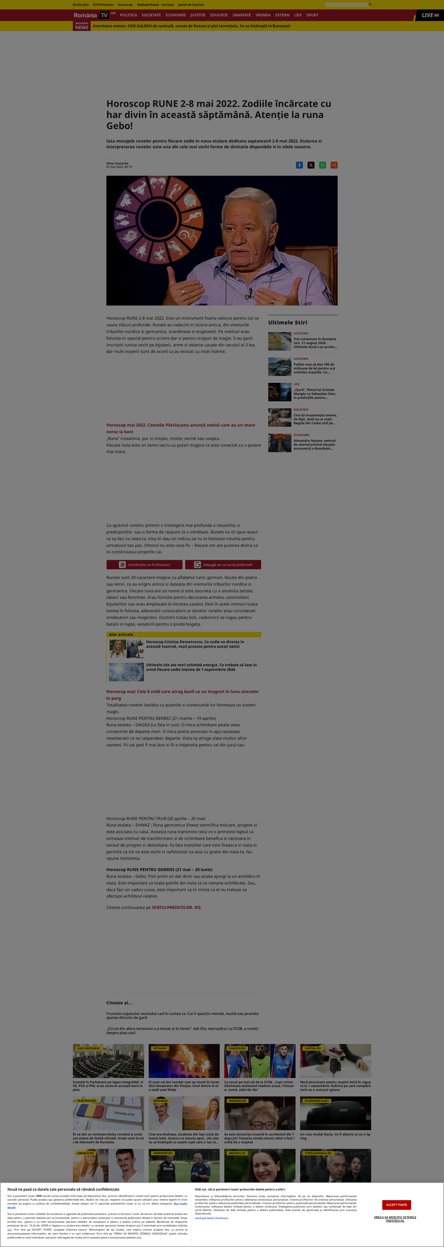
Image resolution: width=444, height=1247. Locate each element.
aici (9, 1230)
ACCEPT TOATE (396, 1205)
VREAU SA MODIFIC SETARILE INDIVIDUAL (395, 1219)
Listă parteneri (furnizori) (211, 1218)
